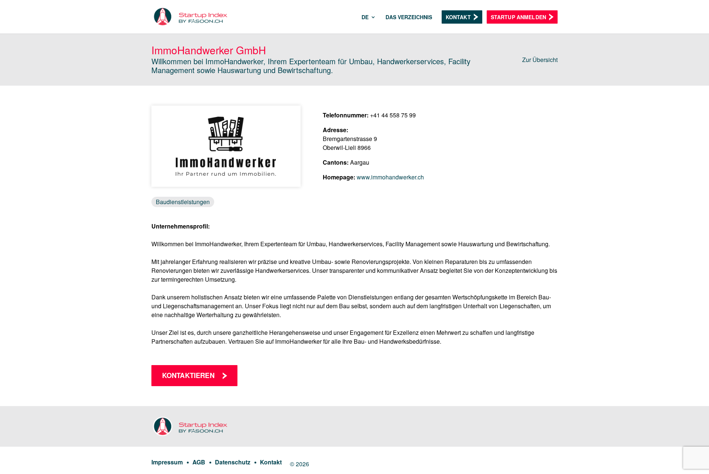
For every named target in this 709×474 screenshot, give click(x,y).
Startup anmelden (518, 17)
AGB (198, 462)
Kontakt (458, 17)
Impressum (167, 462)
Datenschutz (232, 462)
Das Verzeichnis (409, 17)
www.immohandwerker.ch (390, 177)
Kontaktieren (188, 375)
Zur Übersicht (540, 59)
